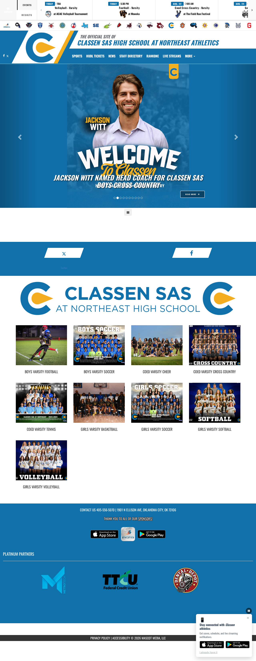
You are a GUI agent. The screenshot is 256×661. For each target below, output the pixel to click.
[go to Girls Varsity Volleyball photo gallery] (41, 463)
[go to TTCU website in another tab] (128, 580)
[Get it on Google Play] (238, 644)
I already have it (208, 652)
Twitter (64, 268)
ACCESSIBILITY (121, 638)
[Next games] (252, 10)
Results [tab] (27, 15)
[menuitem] (6, 25)
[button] (66, 10)
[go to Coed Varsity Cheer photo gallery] (157, 348)
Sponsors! (145, 518)
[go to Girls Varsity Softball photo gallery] (214, 406)
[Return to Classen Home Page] (41, 47)
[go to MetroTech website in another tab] (63, 580)
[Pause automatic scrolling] (249, 611)
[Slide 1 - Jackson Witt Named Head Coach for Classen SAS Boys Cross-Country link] (128, 136)
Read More (190, 194)
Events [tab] (27, 5)
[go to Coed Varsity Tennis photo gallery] (41, 406)
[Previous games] (41, 10)
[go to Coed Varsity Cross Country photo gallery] (214, 348)
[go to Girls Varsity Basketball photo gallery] (99, 406)
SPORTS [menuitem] (77, 56)
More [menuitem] (189, 56)
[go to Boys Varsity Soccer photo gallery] (99, 348)
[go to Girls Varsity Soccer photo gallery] (157, 406)
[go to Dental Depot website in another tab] (193, 580)
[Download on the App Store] (212, 644)
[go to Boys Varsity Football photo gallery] (41, 348)
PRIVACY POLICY (100, 638)
